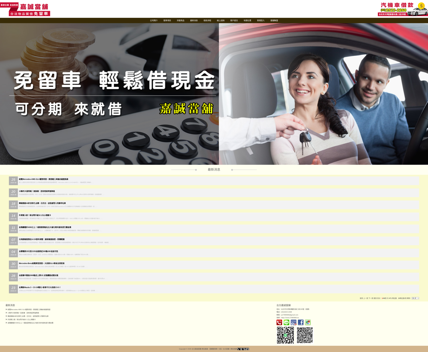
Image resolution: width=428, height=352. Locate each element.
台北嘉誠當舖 (284, 305)
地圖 (307, 309)
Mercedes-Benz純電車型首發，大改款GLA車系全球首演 (41, 263)
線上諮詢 (220, 20)
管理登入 (261, 20)
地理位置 (247, 20)
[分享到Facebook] (301, 322)
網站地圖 (234, 349)
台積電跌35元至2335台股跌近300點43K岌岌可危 (38, 251)
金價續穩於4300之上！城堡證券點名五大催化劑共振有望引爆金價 (45, 227)
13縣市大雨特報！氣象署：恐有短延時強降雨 (37, 191)
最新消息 (194, 20)
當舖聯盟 (274, 20)
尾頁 (375, 298)
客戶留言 (234, 20)
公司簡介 (154, 20)
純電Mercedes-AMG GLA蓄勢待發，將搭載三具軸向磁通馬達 (43, 179)
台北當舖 (226, 349)
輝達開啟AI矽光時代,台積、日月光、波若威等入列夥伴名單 (42, 203)
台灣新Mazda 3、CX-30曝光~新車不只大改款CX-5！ (40, 287)
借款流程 (207, 20)
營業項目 (167, 20)
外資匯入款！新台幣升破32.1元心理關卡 (35, 215)
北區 (220, 349)
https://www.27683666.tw (290, 317)
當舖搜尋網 (213, 349)
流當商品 (180, 20)
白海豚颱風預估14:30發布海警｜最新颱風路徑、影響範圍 (42, 239)
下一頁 (370, 298)
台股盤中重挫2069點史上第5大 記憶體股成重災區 (38, 275)
